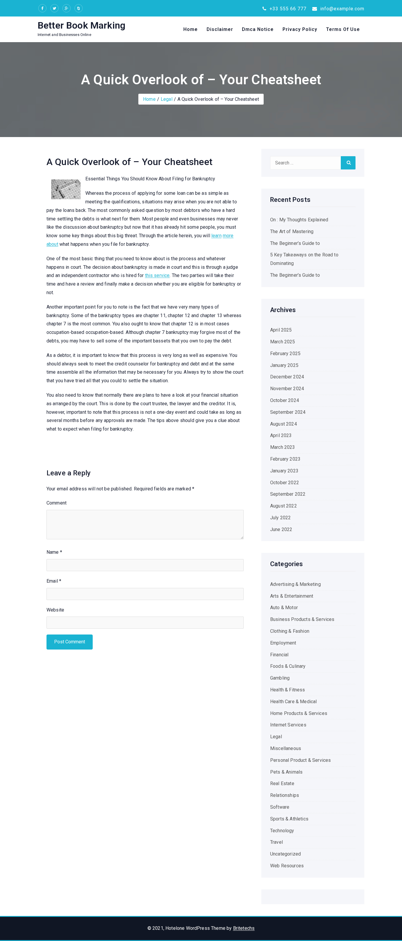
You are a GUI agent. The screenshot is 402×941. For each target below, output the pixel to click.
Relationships (284, 795)
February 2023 (285, 459)
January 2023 (284, 471)
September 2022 (287, 494)
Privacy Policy (300, 29)
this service (157, 275)
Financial (279, 654)
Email (53, 581)
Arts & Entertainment (291, 596)
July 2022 (280, 517)
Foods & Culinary (288, 666)
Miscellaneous (285, 748)
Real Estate (282, 783)
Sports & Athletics (289, 819)
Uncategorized (285, 854)
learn (216, 235)
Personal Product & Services (300, 760)
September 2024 (287, 412)
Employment (283, 643)
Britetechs (244, 928)
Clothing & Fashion (289, 631)
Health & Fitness (287, 690)
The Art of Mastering (291, 231)
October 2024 (284, 400)
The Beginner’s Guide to (295, 243)
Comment (56, 503)
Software (279, 807)
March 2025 (282, 342)
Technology (282, 830)
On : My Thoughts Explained (299, 220)
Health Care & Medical (293, 701)
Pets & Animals (286, 772)
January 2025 (284, 365)
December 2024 (287, 377)
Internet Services (288, 725)
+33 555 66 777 (287, 8)
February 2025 (285, 353)
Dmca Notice (258, 29)
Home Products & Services (298, 713)
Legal (166, 99)
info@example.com (341, 8)
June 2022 (281, 529)
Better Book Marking (81, 25)
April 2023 (281, 435)
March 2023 (282, 447)
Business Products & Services (302, 619)
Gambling (280, 678)
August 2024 (283, 424)
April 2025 (281, 330)
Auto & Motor (284, 607)
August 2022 (283, 506)
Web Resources (287, 866)
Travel (276, 842)
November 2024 (287, 388)
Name (54, 552)
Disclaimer (220, 29)
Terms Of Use (343, 29)
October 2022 (284, 482)
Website (55, 610)
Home (190, 29)
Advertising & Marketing (295, 584)
